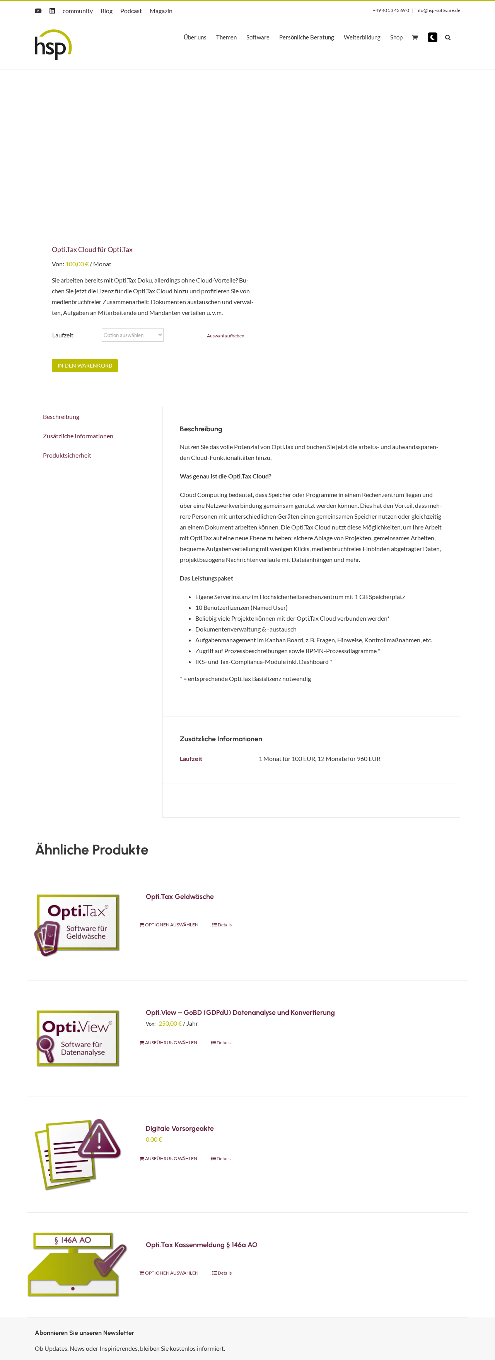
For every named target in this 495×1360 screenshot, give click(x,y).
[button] (432, 37)
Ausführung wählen (171, 1042)
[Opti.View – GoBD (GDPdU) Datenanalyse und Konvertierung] (77, 1038)
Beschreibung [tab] (61, 416)
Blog (107, 10)
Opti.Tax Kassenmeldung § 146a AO (202, 1245)
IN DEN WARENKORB (85, 365)
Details (225, 925)
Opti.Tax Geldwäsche (180, 896)
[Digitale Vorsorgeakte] (77, 1154)
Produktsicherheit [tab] (67, 455)
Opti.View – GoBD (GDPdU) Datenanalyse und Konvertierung (240, 1012)
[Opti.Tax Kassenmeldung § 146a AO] (77, 1265)
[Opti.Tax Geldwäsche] (77, 922)
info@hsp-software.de (437, 10)
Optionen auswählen (171, 925)
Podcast (131, 10)
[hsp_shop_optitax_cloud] (131, 151)
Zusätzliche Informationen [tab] (78, 435)
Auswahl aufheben (225, 336)
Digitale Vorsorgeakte (180, 1128)
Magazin (161, 10)
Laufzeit (62, 335)
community (78, 10)
